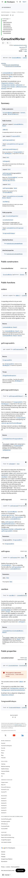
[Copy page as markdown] (7, 43)
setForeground (7, 173)
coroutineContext (8, 220)
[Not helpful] (13, 15)
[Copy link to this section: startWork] (9, 589)
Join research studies (6, 842)
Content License (18, 724)
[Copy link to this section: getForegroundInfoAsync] (20, 390)
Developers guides (5, 821)
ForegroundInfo (15, 136)
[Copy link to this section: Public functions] (16, 283)
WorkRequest (8, 153)
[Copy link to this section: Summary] (10, 103)
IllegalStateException (9, 375)
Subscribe (20, 870)
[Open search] (17, 2)
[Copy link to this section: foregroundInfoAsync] (17, 701)
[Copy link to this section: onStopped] (10, 458)
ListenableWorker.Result (10, 327)
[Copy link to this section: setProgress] (11, 551)
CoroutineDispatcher (12, 216)
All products (4, 861)
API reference (6, 7)
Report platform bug (6, 835)
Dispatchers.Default (8, 83)
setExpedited (6, 450)
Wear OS (3, 784)
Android (3, 743)
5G (2, 776)
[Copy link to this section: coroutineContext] (15, 658)
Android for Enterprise (6, 745)
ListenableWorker (8, 73)
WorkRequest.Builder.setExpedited (12, 529)
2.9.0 (26, 49)
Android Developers (5, 12)
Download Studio (5, 826)
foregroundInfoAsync (9, 233)
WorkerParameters (13, 114)
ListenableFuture (11, 144)
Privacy (3, 773)
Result (8, 611)
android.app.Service (9, 180)
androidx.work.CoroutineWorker (13, 66)
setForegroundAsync (17, 517)
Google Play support (6, 839)
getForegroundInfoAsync (10, 149)
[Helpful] (10, 15)
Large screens (4, 782)
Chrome (3, 854)
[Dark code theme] (26, 56)
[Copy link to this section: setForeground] (12, 500)
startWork (5, 201)
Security (3, 748)
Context (22, 112)
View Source (22, 47)
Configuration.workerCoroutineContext (13, 690)
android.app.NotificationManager (12, 423)
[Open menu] (2, 2)
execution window (6, 610)
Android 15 (3, 803)
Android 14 (3, 805)
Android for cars (5, 789)
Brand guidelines (15, 866)
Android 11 (3, 812)
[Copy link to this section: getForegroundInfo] (15, 343)
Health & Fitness (5, 768)
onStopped (6, 161)
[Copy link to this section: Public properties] (17, 651)
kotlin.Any (3, 63)
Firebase (3, 856)
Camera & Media (5, 771)
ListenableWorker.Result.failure (12, 335)
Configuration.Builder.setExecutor (12, 85)
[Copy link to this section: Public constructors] (19, 262)
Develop (13, 12)
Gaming (3, 764)
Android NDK (4, 828)
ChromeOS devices (5, 787)
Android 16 (3, 800)
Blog (2, 755)
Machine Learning (5, 766)
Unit (7, 157)
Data (15, 188)
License (8, 866)
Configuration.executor (17, 688)
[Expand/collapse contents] (10, 19)
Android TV (3, 792)
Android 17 (3, 798)
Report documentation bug (7, 837)
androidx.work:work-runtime (20, 45)
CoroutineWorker (16, 57)
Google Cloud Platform (6, 859)
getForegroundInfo (8, 140)
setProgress (6, 188)
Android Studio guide (6, 819)
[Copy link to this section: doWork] (8, 289)
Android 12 (3, 810)
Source (3, 750)
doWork (11, 76)
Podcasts (3, 757)
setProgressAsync (17, 567)
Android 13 (3, 808)
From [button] (13, 243)
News (2, 753)
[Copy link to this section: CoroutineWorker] (14, 268)
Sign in (24, 1)
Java (25, 51)
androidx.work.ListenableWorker (11, 65)
